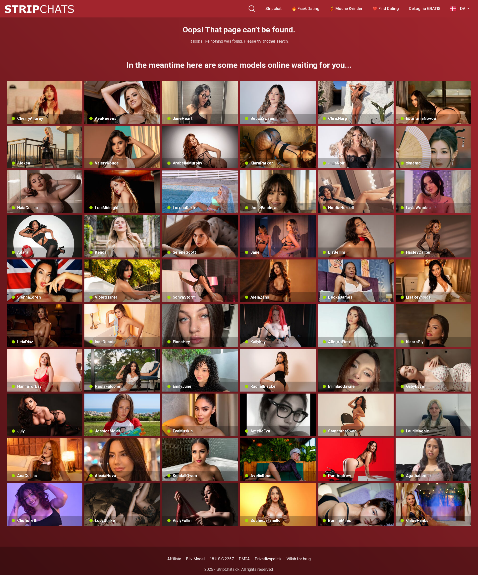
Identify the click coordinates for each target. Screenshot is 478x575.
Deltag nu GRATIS (424, 8)
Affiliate (174, 559)
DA (461, 8)
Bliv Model (195, 559)
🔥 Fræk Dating (305, 8)
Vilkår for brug (299, 559)
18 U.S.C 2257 (222, 559)
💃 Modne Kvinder (345, 8)
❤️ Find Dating (385, 8)
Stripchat (273, 8)
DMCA (244, 559)
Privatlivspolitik (268, 559)
